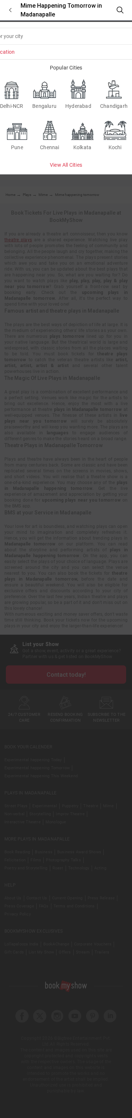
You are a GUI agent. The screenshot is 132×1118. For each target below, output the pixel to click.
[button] (10, 10)
